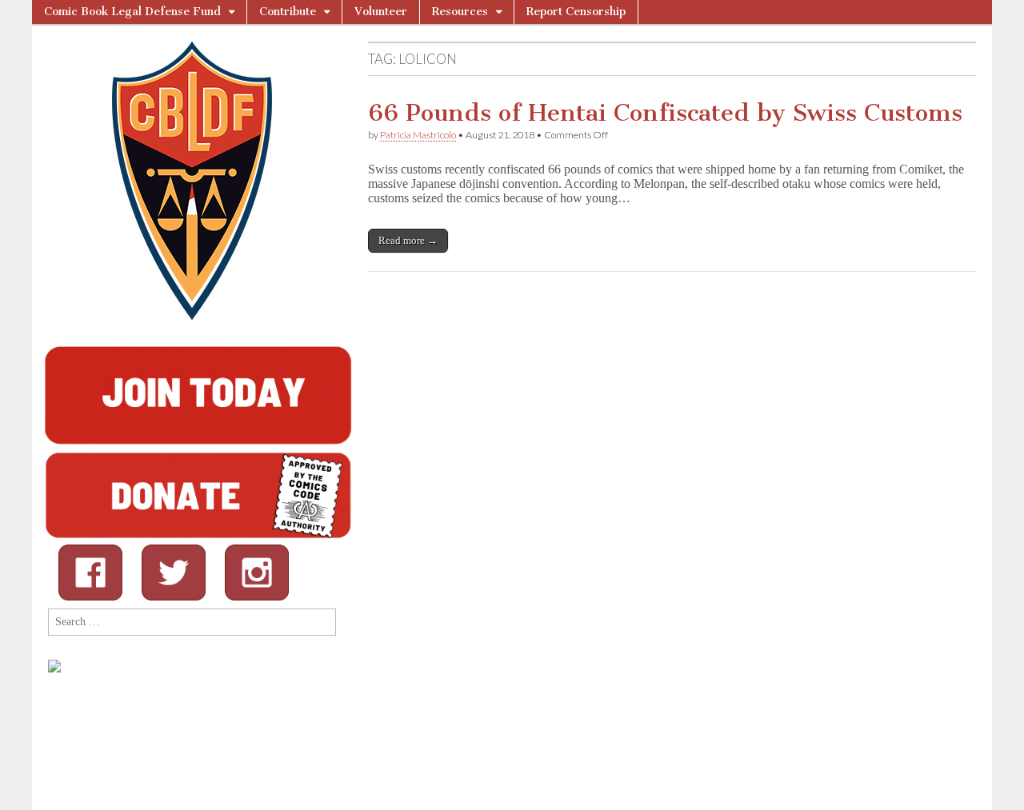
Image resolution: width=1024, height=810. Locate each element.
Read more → (408, 240)
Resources (460, 11)
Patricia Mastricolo (418, 135)
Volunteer (380, 11)
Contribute (287, 11)
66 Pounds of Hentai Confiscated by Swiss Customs (665, 112)
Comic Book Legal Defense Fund (132, 11)
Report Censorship (576, 11)
